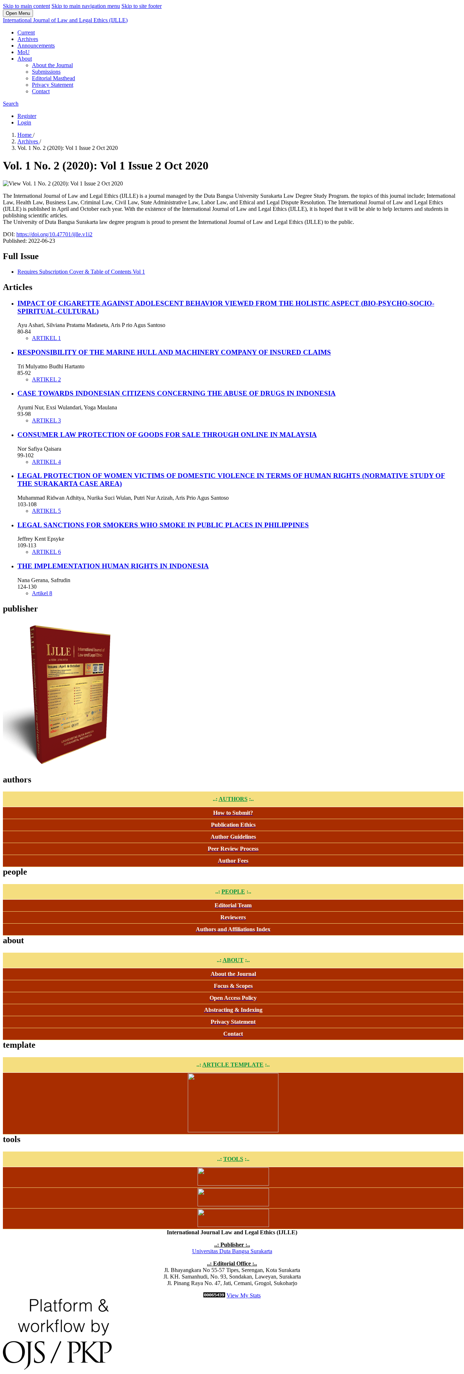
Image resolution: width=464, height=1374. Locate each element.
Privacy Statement (52, 85)
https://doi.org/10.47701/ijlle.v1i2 (54, 234)
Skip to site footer (141, 6)
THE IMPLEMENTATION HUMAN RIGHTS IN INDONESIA (113, 566)
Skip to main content (26, 6)
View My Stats (244, 1295)
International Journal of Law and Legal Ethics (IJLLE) (65, 20)
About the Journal (52, 65)
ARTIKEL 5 (46, 511)
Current (26, 32)
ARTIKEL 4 (46, 462)
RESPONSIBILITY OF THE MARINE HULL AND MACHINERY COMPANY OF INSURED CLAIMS (174, 352)
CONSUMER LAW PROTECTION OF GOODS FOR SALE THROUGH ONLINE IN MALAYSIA (167, 434)
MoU (23, 52)
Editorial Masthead (53, 78)
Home (25, 135)
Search (10, 104)
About (24, 59)
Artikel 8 (42, 593)
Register (26, 116)
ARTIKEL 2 (46, 379)
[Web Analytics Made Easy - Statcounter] (214, 1295)
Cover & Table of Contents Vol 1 (81, 272)
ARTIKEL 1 (46, 338)
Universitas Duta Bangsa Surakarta (232, 1251)
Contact (41, 91)
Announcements (36, 45)
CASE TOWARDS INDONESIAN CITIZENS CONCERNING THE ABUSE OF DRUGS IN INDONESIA (176, 393)
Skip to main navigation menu (85, 6)
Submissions (46, 72)
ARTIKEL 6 (46, 552)
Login (24, 122)
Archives (27, 39)
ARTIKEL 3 (46, 420)
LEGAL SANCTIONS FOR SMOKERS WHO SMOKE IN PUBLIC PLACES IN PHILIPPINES (163, 525)
